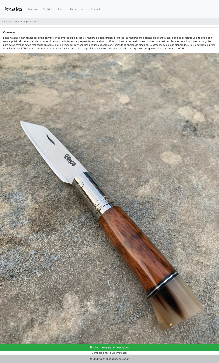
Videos (84, 9)
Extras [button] (62, 9)
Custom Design (120, 358)
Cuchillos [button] (48, 9)
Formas (74, 9)
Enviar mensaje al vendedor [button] (109, 347)
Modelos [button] (33, 9)
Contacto (96, 9)
